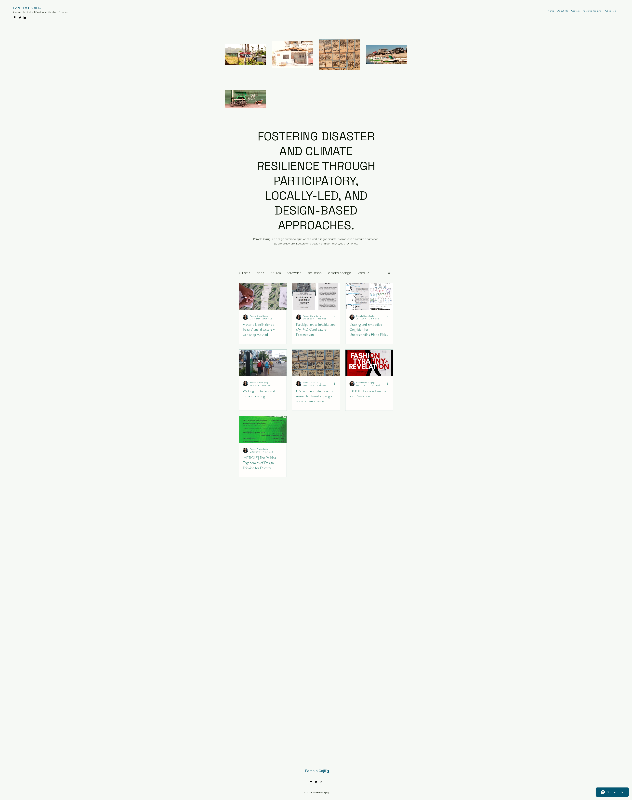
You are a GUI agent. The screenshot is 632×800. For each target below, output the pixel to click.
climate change (339, 273)
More (361, 273)
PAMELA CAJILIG (27, 7)
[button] (389, 273)
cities (260, 273)
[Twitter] (19, 17)
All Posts (244, 273)
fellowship (294, 273)
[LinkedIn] (24, 17)
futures (276, 273)
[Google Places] (14, 17)
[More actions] (282, 317)
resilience (315, 273)
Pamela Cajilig (317, 770)
